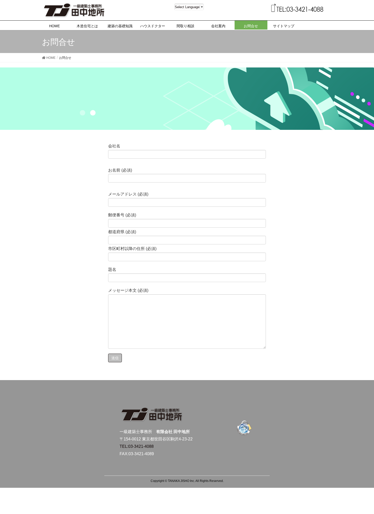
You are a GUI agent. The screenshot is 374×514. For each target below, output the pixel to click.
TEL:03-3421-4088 (137, 446)
